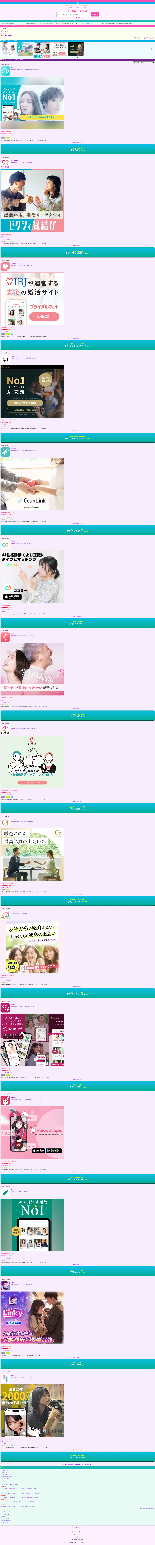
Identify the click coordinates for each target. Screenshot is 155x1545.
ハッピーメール (6, 31)
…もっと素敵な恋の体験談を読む (146, 1508)
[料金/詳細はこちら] (77, 142)
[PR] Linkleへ (77, 1456)
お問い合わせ (5, 1522)
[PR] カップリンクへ (77, 530)
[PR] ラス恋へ (77, 715)
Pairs (12, 67)
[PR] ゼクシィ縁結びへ (77, 252)
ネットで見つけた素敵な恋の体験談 (10, 1484)
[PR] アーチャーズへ (77, 993)
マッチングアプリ (9, 136)
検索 (95, 14)
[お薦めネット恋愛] (73, 7)
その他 (6, 331)
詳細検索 (77, 17)
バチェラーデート (15, 356)
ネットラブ (77, 1537)
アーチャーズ (14, 912)
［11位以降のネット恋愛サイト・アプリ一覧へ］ (77, 1464)
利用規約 (4, 1516)
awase (12, 726)
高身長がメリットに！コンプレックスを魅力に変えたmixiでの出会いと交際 (18, 1488)
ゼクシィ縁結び (14, 160)
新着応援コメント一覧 (7, 1476)
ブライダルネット (15, 263)
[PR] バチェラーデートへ (77, 437)
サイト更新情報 (5, 1514)
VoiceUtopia (14, 1097)
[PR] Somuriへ (78, 1086)
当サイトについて (6, 1511)
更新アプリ (4, 1474)
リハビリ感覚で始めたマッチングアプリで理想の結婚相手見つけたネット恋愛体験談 (21, 1493)
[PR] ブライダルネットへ (77, 345)
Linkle (4, 29)
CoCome (13, 541)
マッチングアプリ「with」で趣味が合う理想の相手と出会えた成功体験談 (18, 1501)
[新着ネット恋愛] (82, 7)
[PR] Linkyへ (77, 1364)
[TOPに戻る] (78, 1527)
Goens (12, 1189)
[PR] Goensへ (77, 1271)
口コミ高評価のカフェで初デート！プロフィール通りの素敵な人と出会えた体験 (19, 1497)
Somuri (13, 1004)
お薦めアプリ (5, 1470)
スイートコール (6, 35)
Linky (12, 1282)
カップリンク (14, 448)
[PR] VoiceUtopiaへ (77, 1179)
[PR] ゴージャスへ (77, 901)
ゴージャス (13, 819)
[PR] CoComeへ (77, 623)
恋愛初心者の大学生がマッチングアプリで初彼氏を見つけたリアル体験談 (18, 1506)
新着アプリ (4, 1472)
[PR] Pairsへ (78, 149)
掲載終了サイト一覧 (6, 1520)
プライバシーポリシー (7, 1518)
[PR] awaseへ (78, 808)
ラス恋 (4, 33)
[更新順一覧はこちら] (139, 38)
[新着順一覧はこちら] (149, 38)
